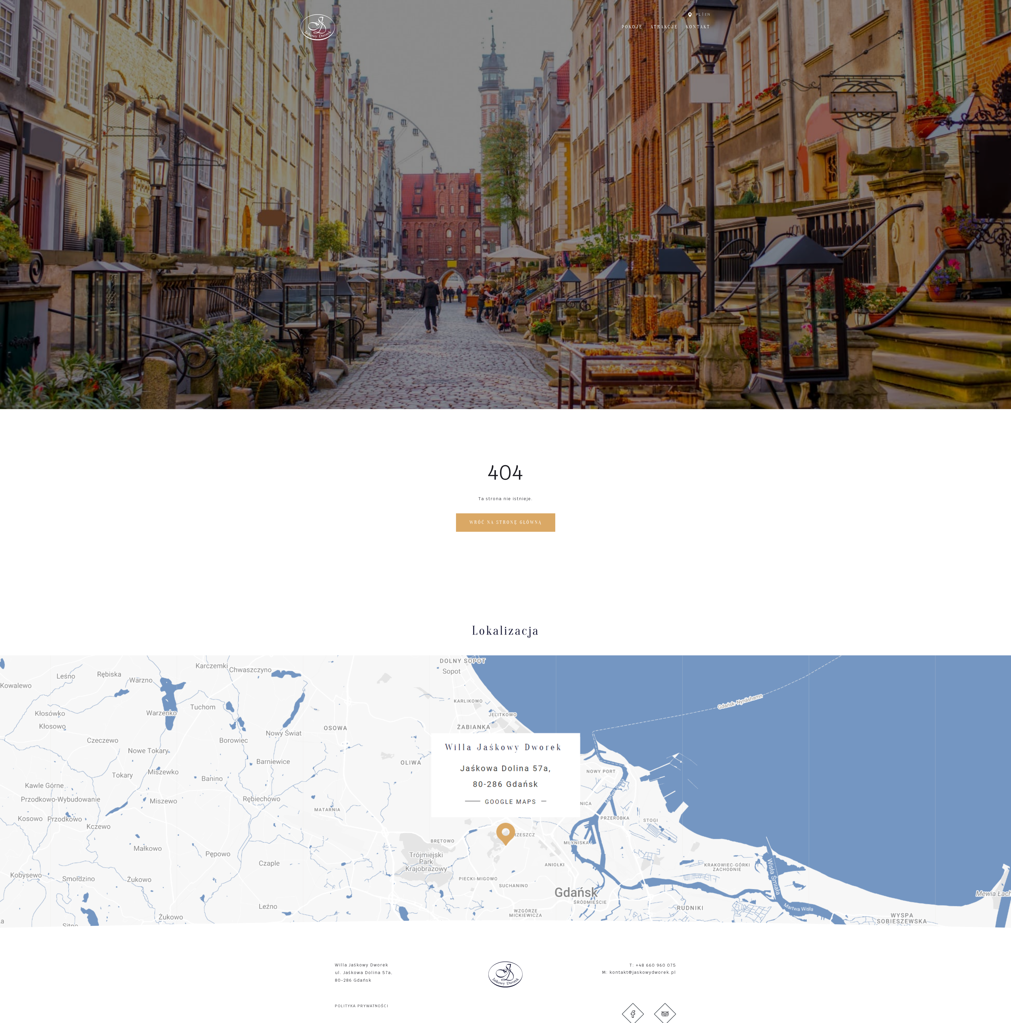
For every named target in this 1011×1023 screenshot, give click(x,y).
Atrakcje (664, 27)
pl (698, 14)
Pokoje (632, 27)
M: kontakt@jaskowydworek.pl (639, 972)
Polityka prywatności (362, 1006)
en (707, 14)
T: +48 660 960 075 (653, 965)
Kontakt (698, 27)
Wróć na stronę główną (505, 522)
